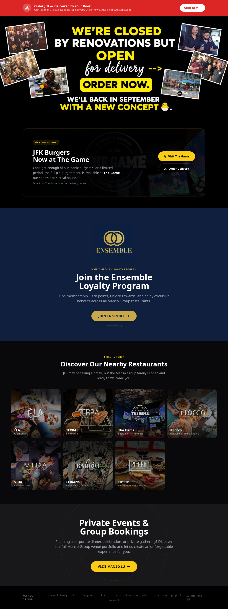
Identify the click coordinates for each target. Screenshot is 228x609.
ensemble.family (57, 595)
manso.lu (114, 600)
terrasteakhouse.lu (126, 595)
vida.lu (146, 595)
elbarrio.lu (160, 595)
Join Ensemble (112, 316)
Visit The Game (178, 156)
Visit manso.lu (111, 566)
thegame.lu (89, 595)
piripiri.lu (176, 595)
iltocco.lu (105, 595)
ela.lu (75, 595)
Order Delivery (179, 169)
